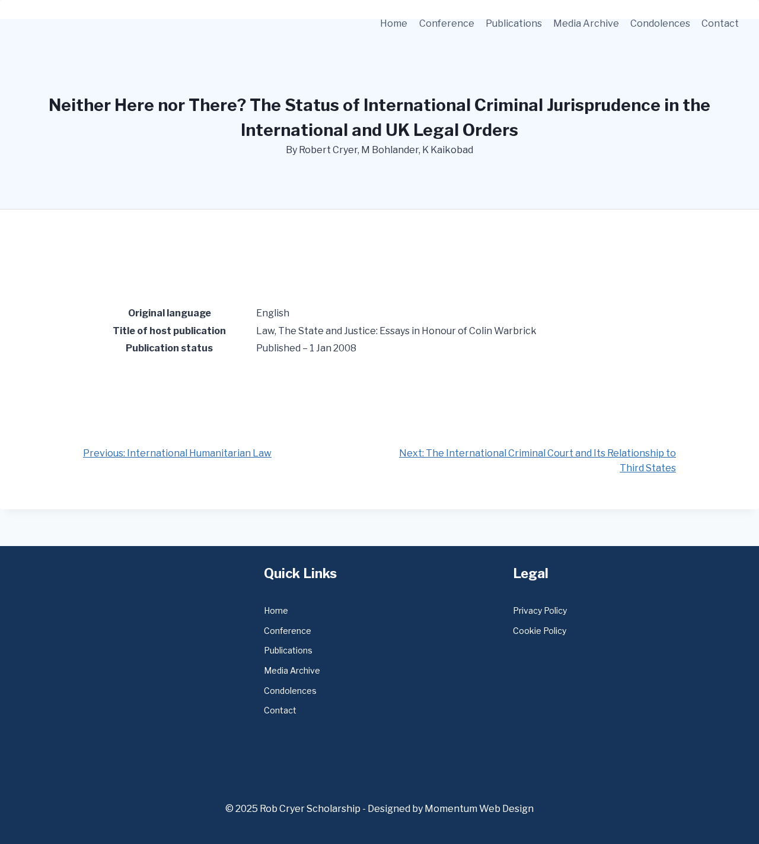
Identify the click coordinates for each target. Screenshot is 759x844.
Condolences (660, 23)
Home (393, 23)
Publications (514, 23)
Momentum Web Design (479, 808)
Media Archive (586, 23)
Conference (446, 23)
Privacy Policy (540, 610)
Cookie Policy (539, 631)
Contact (720, 23)
